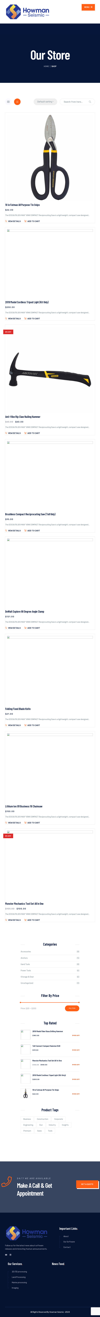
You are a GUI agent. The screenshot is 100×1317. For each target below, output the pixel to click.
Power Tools (26, 970)
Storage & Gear (27, 977)
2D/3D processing (19, 1271)
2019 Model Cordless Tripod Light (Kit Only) (27, 302)
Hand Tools (25, 964)
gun (41, 1125)
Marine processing (19, 1282)
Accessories (26, 951)
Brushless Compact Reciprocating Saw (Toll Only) (30, 514)
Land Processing (19, 1277)
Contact (67, 1247)
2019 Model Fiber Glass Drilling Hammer (47, 1031)
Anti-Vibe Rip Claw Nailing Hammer (22, 416)
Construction (42, 1119)
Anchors (24, 958)
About (66, 1236)
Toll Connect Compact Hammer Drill (46, 1046)
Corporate (58, 1119)
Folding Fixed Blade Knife (18, 708)
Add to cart (33, 221)
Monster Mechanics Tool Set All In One (24, 903)
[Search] (90, 102)
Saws (39, 1131)
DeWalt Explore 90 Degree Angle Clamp (24, 611)
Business (27, 1119)
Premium (27, 1131)
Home (46, 66)
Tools (50, 1131)
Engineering (28, 1125)
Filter (72, 1008)
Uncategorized (27, 983)
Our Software (69, 1242)
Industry (52, 1125)
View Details (14, 221)
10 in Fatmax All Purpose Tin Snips (22, 204)
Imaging (15, 1288)
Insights (65, 1125)
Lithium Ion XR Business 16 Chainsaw (23, 806)
